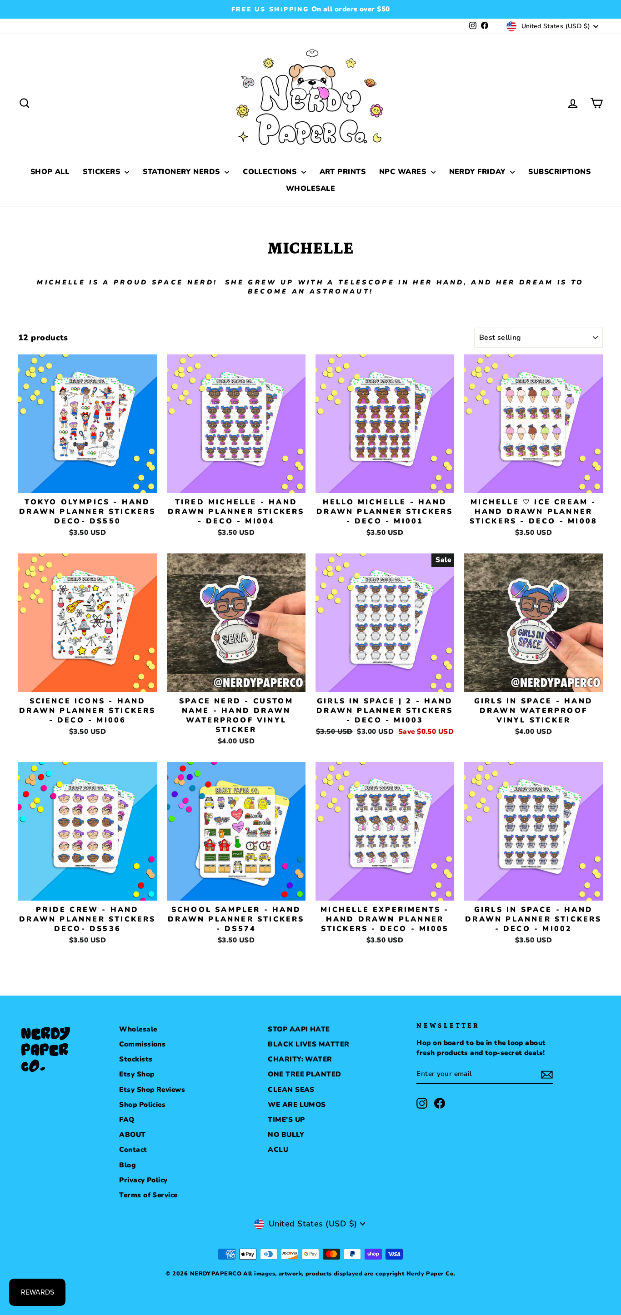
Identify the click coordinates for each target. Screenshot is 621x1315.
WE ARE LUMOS (297, 1104)
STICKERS (102, 172)
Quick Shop (87, 482)
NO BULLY (286, 1134)
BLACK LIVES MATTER (308, 1044)
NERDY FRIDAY (478, 172)
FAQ (126, 1119)
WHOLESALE (310, 189)
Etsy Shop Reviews (152, 1089)
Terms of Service (148, 1195)
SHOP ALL (50, 172)
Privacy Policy (143, 1180)
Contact (133, 1149)
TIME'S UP (286, 1119)
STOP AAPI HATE (299, 1029)
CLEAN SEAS (291, 1089)
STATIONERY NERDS (182, 172)
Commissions (142, 1044)
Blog (127, 1165)
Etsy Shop (136, 1074)
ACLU (278, 1149)
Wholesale (138, 1029)
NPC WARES (404, 172)
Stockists (135, 1059)
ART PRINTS (343, 172)
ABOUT (132, 1134)
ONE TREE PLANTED (304, 1074)
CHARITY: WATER (300, 1059)
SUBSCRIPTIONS (559, 172)
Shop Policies (142, 1104)
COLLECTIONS (271, 172)
